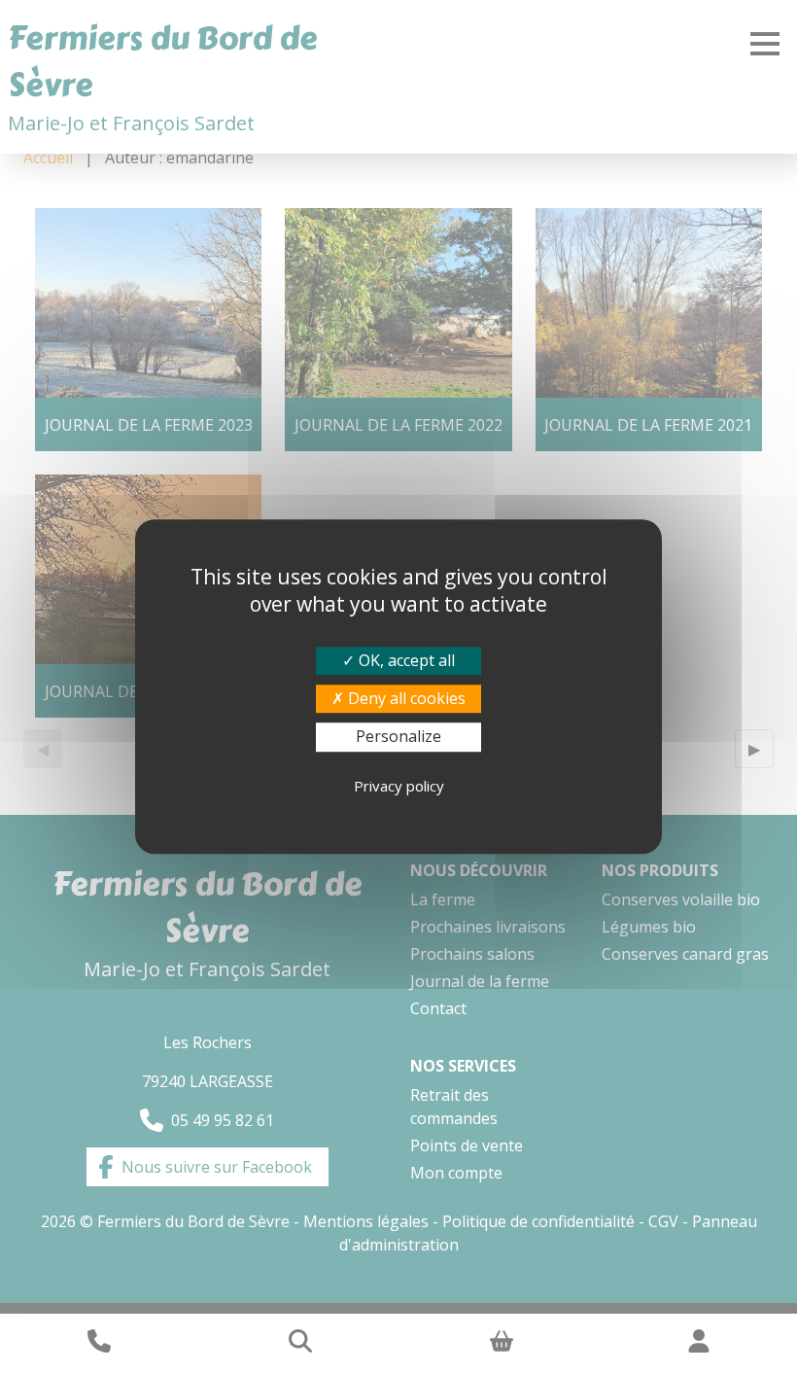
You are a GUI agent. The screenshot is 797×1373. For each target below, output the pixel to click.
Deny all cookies (405, 698)
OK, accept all (405, 660)
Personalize (398, 737)
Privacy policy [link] (399, 785)
